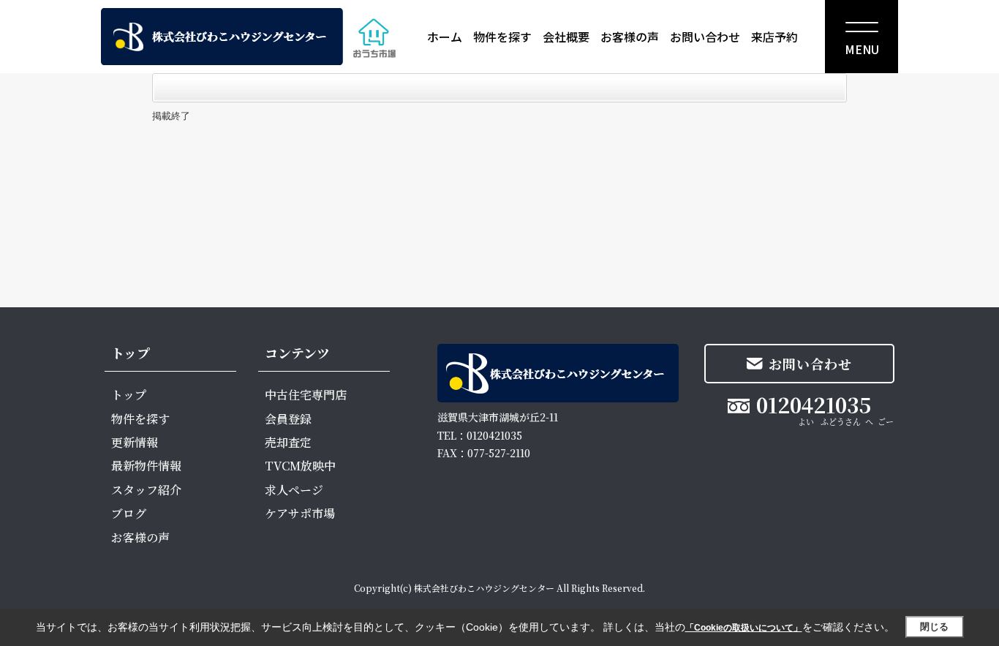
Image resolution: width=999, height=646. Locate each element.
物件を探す (502, 36)
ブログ (128, 513)
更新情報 (134, 442)
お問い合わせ (705, 36)
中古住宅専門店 (306, 394)
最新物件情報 (146, 465)
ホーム (444, 36)
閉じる (934, 626)
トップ (128, 394)
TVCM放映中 (300, 465)
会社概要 (566, 36)
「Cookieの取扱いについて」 (743, 628)
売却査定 (288, 442)
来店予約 (774, 36)
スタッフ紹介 (146, 489)
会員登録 (288, 418)
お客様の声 (629, 36)
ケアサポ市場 (300, 513)
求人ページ (294, 489)
